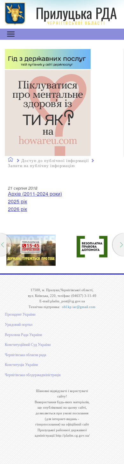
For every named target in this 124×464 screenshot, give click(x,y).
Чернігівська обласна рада (25, 355)
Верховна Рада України (23, 335)
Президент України (20, 314)
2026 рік (17, 209)
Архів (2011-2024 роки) (35, 193)
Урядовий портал (18, 324)
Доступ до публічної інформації (55, 160)
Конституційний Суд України (28, 344)
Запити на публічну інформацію (41, 165)
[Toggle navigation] (11, 34)
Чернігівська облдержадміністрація (33, 375)
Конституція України (21, 364)
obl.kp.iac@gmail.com (78, 307)
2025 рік (17, 201)
